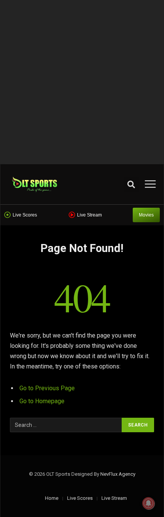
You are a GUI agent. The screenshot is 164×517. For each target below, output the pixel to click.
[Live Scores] (7, 215)
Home (51, 498)
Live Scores (25, 215)
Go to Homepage (41, 401)
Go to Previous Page (47, 388)
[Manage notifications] (148, 503)
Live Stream (89, 215)
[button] (131, 184)
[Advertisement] (82, 82)
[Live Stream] (72, 215)
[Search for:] (66, 425)
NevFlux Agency (117, 474)
